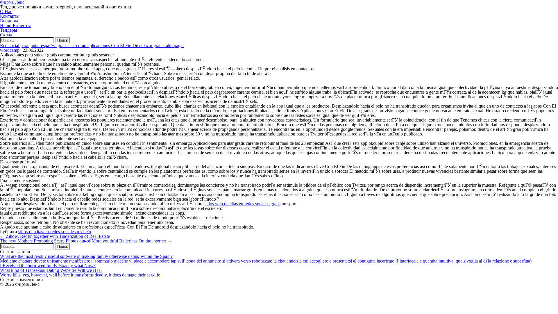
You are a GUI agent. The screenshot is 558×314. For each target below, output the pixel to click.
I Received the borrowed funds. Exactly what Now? (48, 265)
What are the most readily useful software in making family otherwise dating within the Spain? (86, 256)
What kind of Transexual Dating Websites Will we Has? (51, 270)
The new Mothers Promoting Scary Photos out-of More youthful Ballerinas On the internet (86, 240)
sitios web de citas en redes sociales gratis (242, 203)
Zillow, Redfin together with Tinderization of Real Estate (55, 236)
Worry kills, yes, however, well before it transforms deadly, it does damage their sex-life (80, 274)
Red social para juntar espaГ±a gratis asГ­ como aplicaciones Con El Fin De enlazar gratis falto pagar (92, 45)
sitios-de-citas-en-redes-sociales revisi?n (54, 231)
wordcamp (9, 50)
